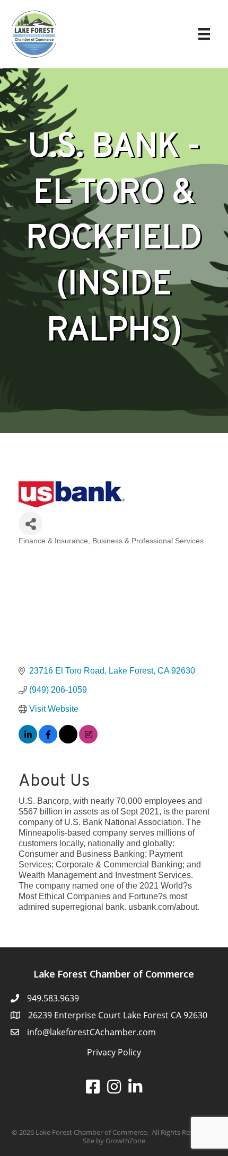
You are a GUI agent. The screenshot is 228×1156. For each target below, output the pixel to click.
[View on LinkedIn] (28, 740)
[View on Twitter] (68, 740)
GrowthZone (125, 1140)
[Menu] (204, 34)
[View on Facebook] (48, 740)
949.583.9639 (53, 998)
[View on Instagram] (88, 740)
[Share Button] (30, 523)
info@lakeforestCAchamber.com (91, 1032)
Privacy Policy (114, 1052)
